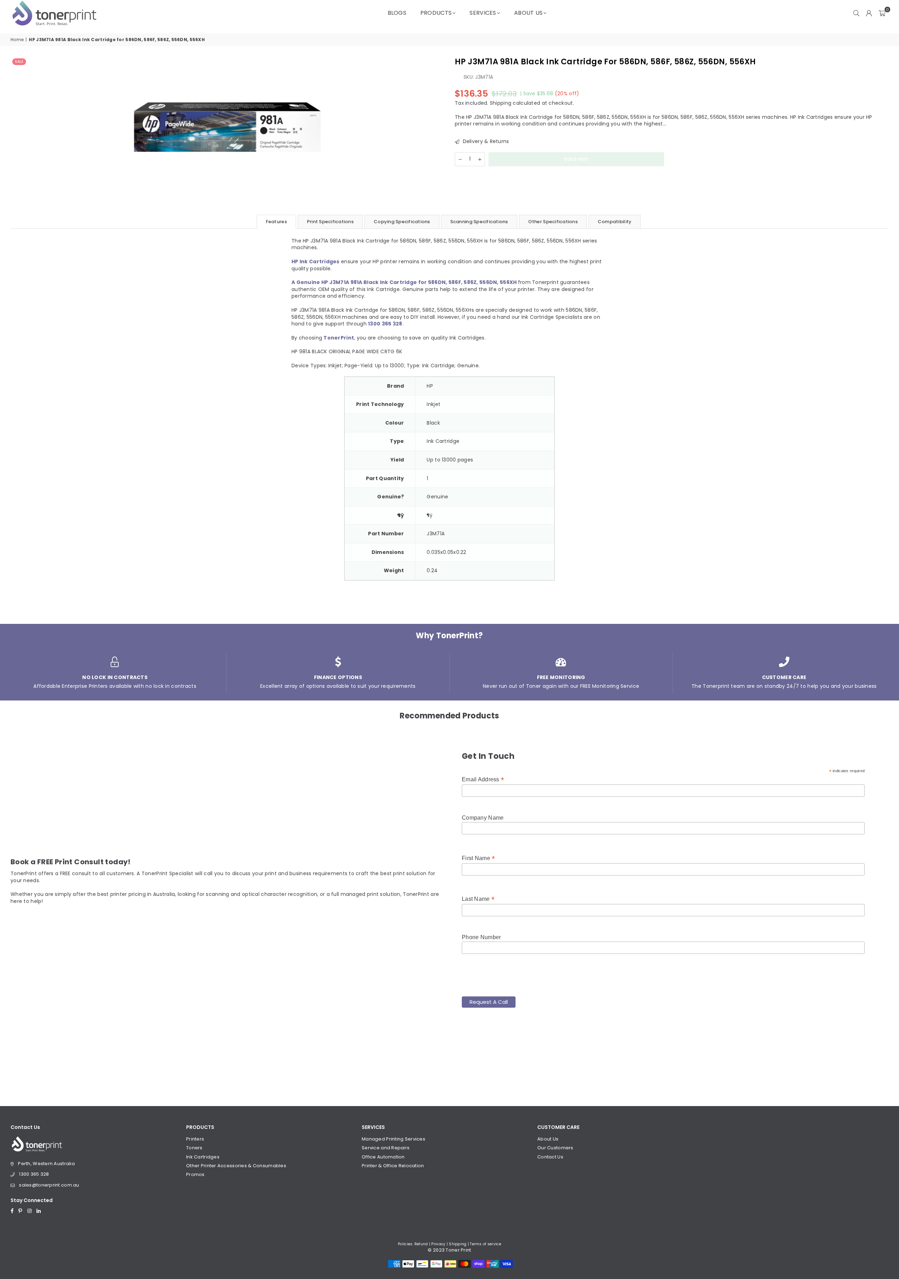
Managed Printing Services (393, 1139)
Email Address (483, 779)
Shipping (500, 102)
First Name (478, 858)
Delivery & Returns (485, 141)
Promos (195, 1174)
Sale (19, 61)
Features (276, 221)
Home (17, 40)
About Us (528, 13)
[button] (881, 13)
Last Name (478, 899)
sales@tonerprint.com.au (49, 1185)
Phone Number (481, 937)
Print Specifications (330, 221)
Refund (421, 1244)
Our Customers (555, 1147)
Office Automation (383, 1157)
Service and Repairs (385, 1147)
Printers (195, 1139)
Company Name (483, 818)
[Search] (856, 13)
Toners (194, 1147)
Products (436, 13)
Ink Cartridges (202, 1157)
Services (483, 13)
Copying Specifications (402, 221)
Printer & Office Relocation (393, 1165)
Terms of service (485, 1244)
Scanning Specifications (479, 221)
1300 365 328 (34, 1174)
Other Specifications (553, 221)
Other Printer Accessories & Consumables (236, 1165)
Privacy (438, 1244)
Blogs (397, 13)
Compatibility (614, 221)
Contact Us (550, 1157)
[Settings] (869, 13)
